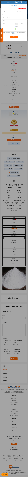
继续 (14, 36)
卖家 (16, 5)
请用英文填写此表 (22, 8)
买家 (12, 5)
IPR (16, 32)
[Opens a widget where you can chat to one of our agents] (4, 474)
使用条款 (13, 32)
